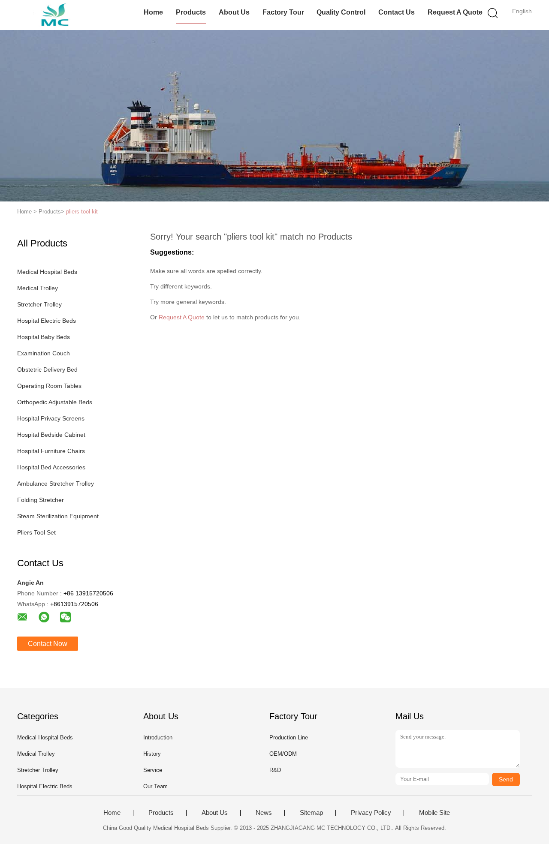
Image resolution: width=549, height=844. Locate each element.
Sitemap (311, 813)
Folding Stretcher (40, 499)
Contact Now (47, 643)
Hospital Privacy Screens (50, 418)
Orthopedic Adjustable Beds (54, 402)
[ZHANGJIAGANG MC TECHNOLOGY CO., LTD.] (59, 15)
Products (191, 12)
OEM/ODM (283, 754)
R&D (275, 770)
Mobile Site (434, 813)
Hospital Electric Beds (46, 320)
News (264, 813)
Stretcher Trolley (39, 304)
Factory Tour (283, 12)
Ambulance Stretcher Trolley (55, 483)
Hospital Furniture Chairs (51, 451)
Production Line (288, 737)
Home (153, 12)
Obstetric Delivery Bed (47, 369)
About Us (234, 12)
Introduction (157, 737)
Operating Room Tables (49, 385)
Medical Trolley (37, 288)
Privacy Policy (371, 813)
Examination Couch (43, 353)
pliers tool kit (82, 211)
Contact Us (396, 12)
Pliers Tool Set (36, 532)
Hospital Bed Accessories (51, 467)
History (152, 754)
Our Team (155, 786)
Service (152, 770)
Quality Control (341, 12)
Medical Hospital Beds (47, 271)
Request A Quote (455, 12)
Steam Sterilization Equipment (58, 516)
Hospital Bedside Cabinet (51, 434)
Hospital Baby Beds (43, 336)
